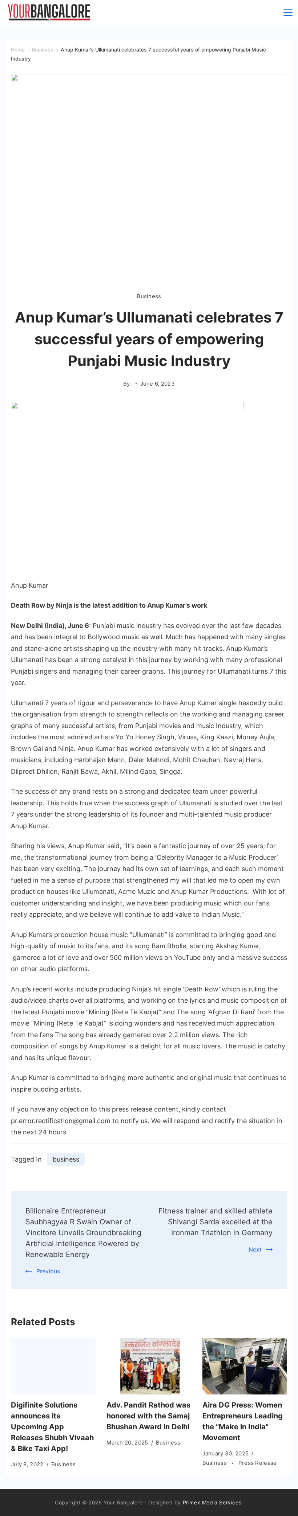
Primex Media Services (212, 1502)
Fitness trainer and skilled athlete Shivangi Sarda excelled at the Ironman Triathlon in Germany (215, 1222)
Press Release (257, 1462)
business (66, 1159)
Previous (48, 1271)
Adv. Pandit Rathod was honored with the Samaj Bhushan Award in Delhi (148, 1416)
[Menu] (288, 12)
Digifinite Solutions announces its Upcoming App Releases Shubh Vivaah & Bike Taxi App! (52, 1427)
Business (149, 296)
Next (255, 1249)
